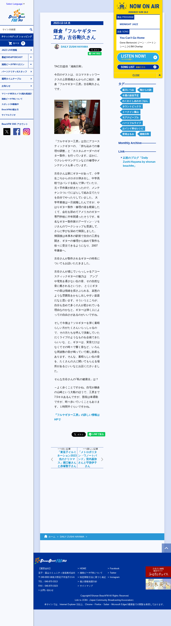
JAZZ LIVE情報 (9, 50)
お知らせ (6, 86)
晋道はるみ (128, 134)
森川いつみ (128, 90)
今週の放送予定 (130, 95)
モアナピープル (130, 117)
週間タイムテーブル (11, 78)
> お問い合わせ (45, 590)
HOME (83, 568)
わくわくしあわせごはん (135, 101)
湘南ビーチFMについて (12, 99)
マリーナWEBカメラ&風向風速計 (17, 94)
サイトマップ (86, 586)
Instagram (115, 577)
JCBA (85, 600)
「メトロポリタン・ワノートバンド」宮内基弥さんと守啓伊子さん (87, 459)
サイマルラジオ (9, 115)
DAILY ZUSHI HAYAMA (74, 46)
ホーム (51, 536)
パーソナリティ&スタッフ (14, 71)
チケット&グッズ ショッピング (17, 36)
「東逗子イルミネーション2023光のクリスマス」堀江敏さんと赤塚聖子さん (67, 459)
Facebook (114, 568)
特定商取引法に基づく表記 (93, 577)
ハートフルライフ (131, 123)
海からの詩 (145, 90)
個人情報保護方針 (88, 581)
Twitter (113, 573)
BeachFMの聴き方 (10, 109)
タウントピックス (131, 106)
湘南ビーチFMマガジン (13, 64)
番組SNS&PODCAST (12, 57)
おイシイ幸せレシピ (132, 128)
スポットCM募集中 (10, 104)
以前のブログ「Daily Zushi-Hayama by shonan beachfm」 (139, 161)
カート (18, 43)
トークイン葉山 (130, 112)
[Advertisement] (77, 494)
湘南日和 (144, 134)
